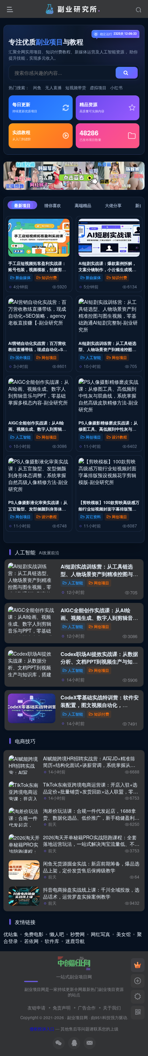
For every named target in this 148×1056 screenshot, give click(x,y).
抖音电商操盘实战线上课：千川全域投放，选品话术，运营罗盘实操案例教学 (91, 893)
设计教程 (119, 437)
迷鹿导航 (75, 940)
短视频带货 (75, 87)
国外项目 (23, 357)
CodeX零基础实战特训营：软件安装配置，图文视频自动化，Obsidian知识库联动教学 (100, 705)
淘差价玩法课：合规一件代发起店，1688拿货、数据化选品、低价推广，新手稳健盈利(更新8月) (89, 817)
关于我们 (112, 1007)
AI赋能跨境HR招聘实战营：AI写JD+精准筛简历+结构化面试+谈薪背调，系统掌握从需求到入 (89, 765)
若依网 (31, 940)
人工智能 (93, 357)
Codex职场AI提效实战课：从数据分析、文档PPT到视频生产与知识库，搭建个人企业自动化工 (99, 661)
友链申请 (36, 1007)
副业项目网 (77, 1017)
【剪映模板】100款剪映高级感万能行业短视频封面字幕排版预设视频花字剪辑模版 (108, 508)
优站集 (10, 934)
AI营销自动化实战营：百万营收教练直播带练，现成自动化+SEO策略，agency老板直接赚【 (38, 349)
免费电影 (33, 934)
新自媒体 (23, 277)
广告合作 (87, 1007)
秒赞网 (77, 934)
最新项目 (22, 205)
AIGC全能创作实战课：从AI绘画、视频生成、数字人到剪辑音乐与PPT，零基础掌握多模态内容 (99, 617)
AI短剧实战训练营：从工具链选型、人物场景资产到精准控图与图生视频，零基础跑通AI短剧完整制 (99, 574)
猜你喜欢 (52, 205)
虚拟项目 (98, 87)
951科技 (102, 1017)
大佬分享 (113, 205)
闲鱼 (37, 87)
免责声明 (62, 1007)
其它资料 (93, 516)
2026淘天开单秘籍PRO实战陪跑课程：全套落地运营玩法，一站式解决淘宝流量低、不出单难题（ (91, 844)
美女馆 (123, 934)
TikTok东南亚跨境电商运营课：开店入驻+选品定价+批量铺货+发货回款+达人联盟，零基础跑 (90, 791)
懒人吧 (57, 934)
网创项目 (49, 357)
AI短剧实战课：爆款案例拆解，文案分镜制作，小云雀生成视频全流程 (107, 269)
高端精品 (83, 205)
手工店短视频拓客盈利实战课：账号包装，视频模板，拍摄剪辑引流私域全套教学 (37, 269)
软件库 (52, 940)
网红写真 (100, 934)
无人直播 (53, 87)
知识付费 (49, 277)
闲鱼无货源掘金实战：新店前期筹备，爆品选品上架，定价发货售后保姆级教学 (91, 867)
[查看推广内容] (74, 176)
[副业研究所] (74, 962)
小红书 (116, 87)
